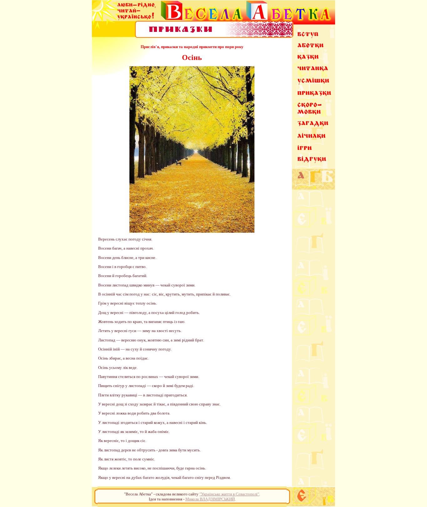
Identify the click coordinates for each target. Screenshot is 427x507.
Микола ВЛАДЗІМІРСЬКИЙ (210, 499)
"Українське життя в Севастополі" (229, 494)
